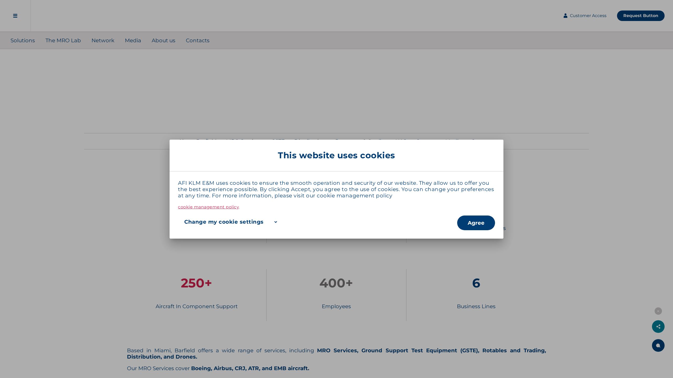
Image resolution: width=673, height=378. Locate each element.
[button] (317, 222)
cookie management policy (354, 195)
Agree (476, 223)
